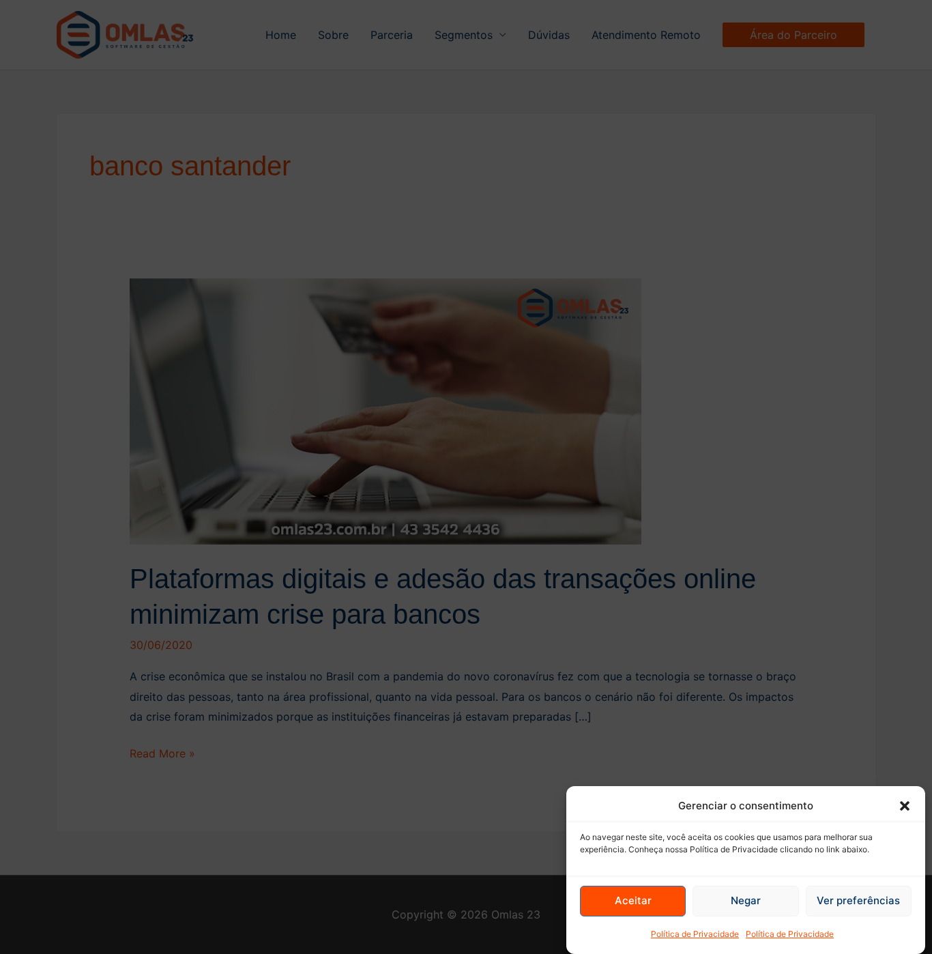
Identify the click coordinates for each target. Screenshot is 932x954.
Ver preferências (858, 901)
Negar (746, 901)
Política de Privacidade (695, 934)
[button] (905, 806)
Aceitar (633, 901)
